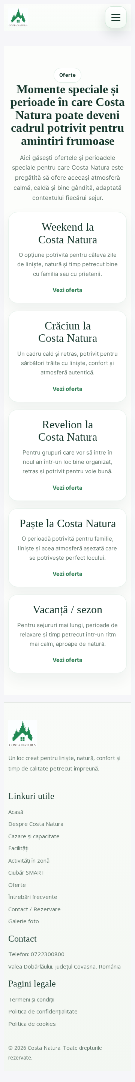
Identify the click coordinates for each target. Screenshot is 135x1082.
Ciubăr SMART (26, 872)
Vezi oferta (67, 290)
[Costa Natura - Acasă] (18, 17)
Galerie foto (23, 921)
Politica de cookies (32, 1023)
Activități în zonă (29, 860)
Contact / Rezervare (34, 909)
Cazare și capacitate (34, 836)
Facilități (18, 848)
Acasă (15, 811)
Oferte (17, 884)
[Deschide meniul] (116, 17)
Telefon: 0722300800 (36, 954)
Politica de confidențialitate (43, 1011)
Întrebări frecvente (32, 896)
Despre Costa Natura (35, 823)
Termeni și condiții (31, 999)
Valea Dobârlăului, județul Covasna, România (64, 966)
